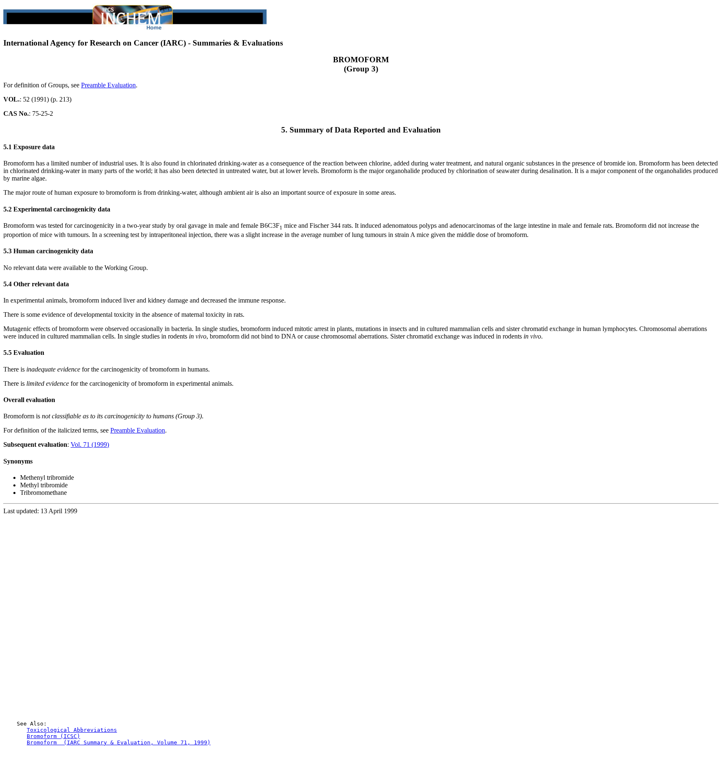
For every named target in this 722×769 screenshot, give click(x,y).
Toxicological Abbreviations (72, 730)
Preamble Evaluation (108, 85)
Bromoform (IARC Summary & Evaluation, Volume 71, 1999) (119, 742)
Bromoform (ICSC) (53, 736)
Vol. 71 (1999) (90, 444)
